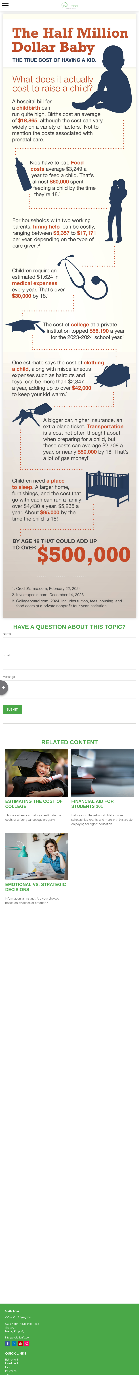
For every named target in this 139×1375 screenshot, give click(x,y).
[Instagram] (26, 1343)
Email (6, 655)
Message (9, 677)
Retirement (11, 1359)
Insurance (10, 1371)
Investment (11, 1363)
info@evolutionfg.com (18, 1337)
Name (7, 634)
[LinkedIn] (14, 1343)
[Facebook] (7, 1343)
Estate (8, 1367)
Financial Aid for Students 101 (92, 804)
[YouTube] (20, 1343)
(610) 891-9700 (22, 1317)
